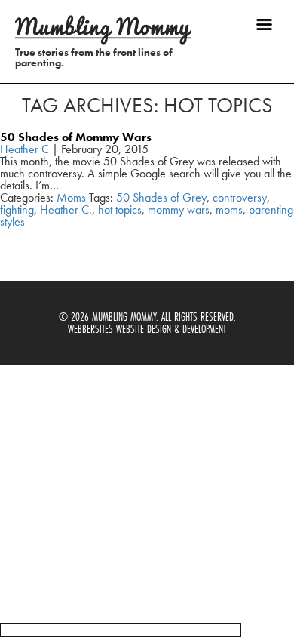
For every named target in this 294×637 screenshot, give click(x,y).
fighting (17, 209)
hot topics (120, 209)
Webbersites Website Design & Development (147, 329)
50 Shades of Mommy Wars (76, 137)
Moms (71, 197)
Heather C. (66, 209)
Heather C (24, 149)
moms (229, 209)
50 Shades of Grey (161, 197)
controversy (240, 197)
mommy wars (179, 209)
